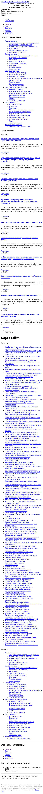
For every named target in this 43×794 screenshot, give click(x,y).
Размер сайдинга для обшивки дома (17, 589)
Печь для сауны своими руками (16, 630)
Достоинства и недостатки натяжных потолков (22, 537)
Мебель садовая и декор (17, 73)
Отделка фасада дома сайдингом (16, 581)
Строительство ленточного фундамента (19, 624)
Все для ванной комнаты (18, 58)
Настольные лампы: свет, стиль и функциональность (17, 459)
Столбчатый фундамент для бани (17, 602)
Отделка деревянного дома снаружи (18, 591)
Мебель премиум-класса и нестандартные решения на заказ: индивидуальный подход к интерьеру (21, 258)
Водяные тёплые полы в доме (15, 550)
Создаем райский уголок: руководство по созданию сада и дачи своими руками (23, 467)
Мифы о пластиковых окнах (15, 568)
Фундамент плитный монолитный (17, 613)
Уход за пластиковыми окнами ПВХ (18, 570)
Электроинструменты (17, 100)
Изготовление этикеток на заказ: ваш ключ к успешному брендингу (21, 441)
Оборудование (10, 102)
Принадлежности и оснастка (19, 115)
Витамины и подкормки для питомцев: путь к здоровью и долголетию (21, 448)
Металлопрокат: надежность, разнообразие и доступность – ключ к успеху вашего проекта (21, 433)
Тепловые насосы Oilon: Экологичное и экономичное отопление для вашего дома (20, 463)
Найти (3, 15)
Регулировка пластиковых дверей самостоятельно (23, 574)
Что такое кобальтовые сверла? (16, 511)
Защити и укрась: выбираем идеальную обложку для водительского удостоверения (22, 437)
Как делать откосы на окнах (15, 567)
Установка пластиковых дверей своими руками (22, 572)
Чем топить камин (11, 565)
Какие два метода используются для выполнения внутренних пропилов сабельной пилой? (22, 495)
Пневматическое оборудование (20, 112)
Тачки (11, 121)
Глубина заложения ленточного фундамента (21, 626)
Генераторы (13, 106)
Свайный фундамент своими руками (18, 596)
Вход (7, 19)
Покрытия (12, 65)
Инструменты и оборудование (16, 87)
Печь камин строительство (14, 563)
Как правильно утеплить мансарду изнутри (20, 527)
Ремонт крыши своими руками (16, 576)
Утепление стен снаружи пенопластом (19, 587)
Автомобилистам (11, 41)
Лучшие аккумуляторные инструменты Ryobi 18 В (23, 492)
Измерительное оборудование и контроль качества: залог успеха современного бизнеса (23, 456)
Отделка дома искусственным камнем (18, 583)
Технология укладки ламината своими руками (21, 645)
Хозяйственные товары (13, 125)
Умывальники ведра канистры (20, 127)
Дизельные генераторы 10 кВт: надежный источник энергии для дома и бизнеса (23, 422)
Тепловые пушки (15, 123)
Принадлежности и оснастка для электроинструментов (20, 94)
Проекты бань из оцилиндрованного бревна (21, 637)
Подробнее (5, 152)
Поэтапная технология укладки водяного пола (21, 548)
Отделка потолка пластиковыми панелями (20, 546)
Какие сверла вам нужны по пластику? (19, 520)
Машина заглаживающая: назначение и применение (20, 295)
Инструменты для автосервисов (20, 45)
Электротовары (14, 69)
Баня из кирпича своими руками (16, 635)
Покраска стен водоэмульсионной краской (20, 533)
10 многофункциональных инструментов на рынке (23, 500)
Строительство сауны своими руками (18, 634)
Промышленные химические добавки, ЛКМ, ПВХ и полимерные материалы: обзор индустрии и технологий (20, 159)
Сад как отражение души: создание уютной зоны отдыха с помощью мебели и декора (22, 411)
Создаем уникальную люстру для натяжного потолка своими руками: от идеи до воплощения (22, 471)
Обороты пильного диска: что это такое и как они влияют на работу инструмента (23, 485)
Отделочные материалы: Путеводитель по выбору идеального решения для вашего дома (23, 426)
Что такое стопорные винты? (15, 513)
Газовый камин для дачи (13, 557)
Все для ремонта (11, 54)
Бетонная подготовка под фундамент (18, 622)
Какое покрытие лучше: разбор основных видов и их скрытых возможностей (23, 452)
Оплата (7, 30)
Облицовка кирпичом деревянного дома (19, 578)
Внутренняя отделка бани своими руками (20, 641)
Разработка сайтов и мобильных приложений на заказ (21, 222)
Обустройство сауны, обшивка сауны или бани (22, 628)
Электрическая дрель (12, 518)
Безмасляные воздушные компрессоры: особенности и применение (19, 378)
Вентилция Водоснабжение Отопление (23, 56)
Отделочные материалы (17, 63)
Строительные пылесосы (18, 119)
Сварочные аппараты (16, 117)
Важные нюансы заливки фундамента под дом (21, 619)
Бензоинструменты (16, 89)
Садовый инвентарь (16, 84)
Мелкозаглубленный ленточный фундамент (20, 621)
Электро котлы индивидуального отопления (21, 555)
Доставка (8, 28)
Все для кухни (14, 59)
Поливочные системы (17, 76)
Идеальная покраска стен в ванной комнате (20, 531)
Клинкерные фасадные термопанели (18, 580)
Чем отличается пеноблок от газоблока (19, 552)
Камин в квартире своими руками (17, 559)
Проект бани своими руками (15, 639)
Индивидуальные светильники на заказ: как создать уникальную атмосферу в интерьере (23, 400)
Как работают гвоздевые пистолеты (18, 498)
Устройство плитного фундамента (17, 611)
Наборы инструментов (17, 52)
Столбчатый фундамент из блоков (17, 606)
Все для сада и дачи (12, 71)
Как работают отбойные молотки (17, 522)
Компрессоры (14, 48)
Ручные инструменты (17, 97)
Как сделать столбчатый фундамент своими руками (23, 604)
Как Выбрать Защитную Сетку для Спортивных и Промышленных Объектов (20, 139)
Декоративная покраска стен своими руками (21, 529)
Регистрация (9, 21)
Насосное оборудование (17, 74)
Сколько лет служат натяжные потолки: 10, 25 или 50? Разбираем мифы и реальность (23, 396)
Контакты (8, 32)
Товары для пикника (16, 86)
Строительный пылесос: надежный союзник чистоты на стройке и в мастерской (21, 415)
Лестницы (12, 108)
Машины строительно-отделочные (21, 110)
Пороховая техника (16, 113)
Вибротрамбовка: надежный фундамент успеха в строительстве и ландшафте (22, 418)
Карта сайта (9, 33)
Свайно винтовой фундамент (15, 594)
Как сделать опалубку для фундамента (18, 617)
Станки (12, 99)
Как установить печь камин (15, 561)
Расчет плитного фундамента (15, 615)
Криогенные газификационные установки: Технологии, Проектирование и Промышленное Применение (19, 201)
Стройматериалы (15, 67)
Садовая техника (15, 82)
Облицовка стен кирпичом (14, 593)
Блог (6, 26)
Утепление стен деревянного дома (17, 585)
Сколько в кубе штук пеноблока (16, 553)
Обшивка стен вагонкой (13, 535)
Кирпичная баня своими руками (16, 643)
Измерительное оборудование (19, 91)
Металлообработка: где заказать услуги (19, 386)
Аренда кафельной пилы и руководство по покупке (23, 505)
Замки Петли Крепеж (16, 61)
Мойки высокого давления (18, 50)
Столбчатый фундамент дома (15, 607)
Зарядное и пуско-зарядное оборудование (24, 43)
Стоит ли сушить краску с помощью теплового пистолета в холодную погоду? (22, 508)
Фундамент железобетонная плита (17, 609)
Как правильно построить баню (16, 632)
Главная (8, 24)
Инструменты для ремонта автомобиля (23, 46)
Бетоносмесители (15, 104)
